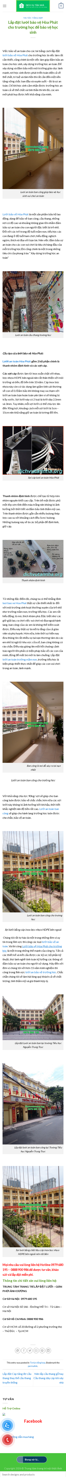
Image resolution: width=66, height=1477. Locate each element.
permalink (33, 1366)
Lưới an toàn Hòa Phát (17, 361)
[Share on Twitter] (30, 1350)
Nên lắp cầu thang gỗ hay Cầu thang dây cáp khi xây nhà (48, 1378)
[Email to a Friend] (36, 1350)
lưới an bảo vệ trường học (40, 972)
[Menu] (5, 6)
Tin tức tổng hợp (33, 18)
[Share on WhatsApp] (17, 1350)
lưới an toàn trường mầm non (20, 659)
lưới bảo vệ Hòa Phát (15, 55)
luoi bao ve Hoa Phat (15, 603)
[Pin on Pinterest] (42, 1350)
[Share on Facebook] (24, 1350)
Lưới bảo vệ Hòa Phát (15, 214)
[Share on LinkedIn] (48, 1350)
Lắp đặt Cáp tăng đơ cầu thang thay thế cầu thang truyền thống (17, 1378)
